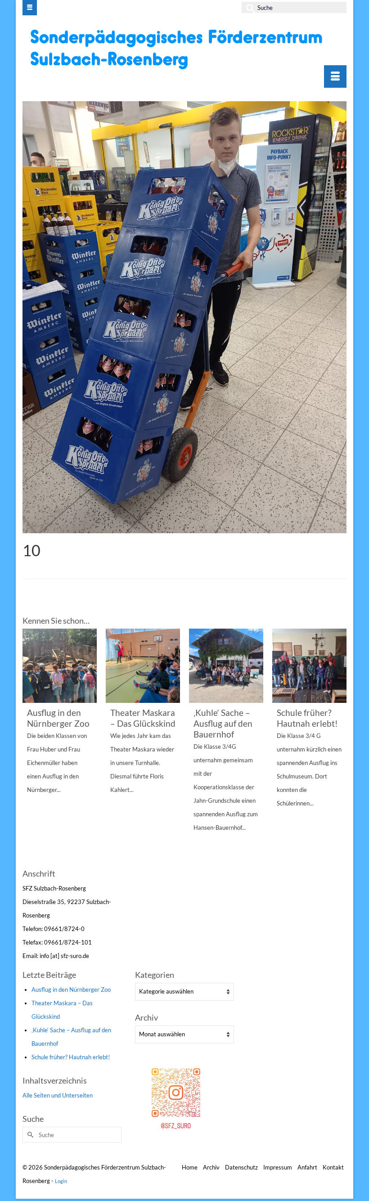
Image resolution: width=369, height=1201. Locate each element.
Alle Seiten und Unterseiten (57, 1095)
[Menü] (335, 76)
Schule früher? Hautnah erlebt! (71, 1057)
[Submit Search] (248, 7)
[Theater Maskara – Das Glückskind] (143, 666)
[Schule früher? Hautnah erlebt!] (309, 666)
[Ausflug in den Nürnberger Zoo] (59, 666)
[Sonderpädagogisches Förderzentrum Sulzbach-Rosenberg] (185, 49)
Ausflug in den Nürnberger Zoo (71, 989)
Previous (30, 747)
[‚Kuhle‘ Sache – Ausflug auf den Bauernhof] (226, 666)
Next (338, 747)
